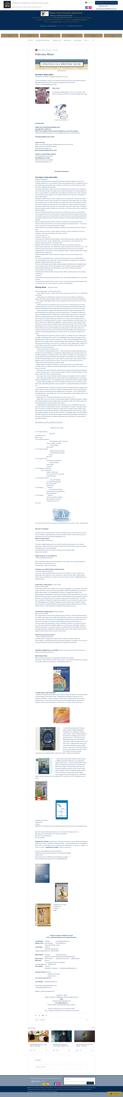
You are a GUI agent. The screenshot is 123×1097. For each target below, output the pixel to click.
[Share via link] (46, 1015)
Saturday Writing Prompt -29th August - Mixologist (38, 1045)
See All (93, 1027)
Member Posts (57, 40)
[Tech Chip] (84, 1036)
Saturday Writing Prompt (43, 40)
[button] (93, 40)
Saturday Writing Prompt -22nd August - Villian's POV (61, 1045)
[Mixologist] (38, 1036)
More (86, 40)
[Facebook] (86, 7)
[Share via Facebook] (36, 1015)
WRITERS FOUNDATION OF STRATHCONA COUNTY (30, 3)
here (61, 26)
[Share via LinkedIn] (42, 1015)
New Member (78, 40)
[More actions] (87, 50)
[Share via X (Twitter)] (39, 1015)
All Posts (30, 40)
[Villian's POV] (61, 1036)
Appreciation (67, 40)
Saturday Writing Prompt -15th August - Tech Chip (84, 1045)
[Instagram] (90, 7)
